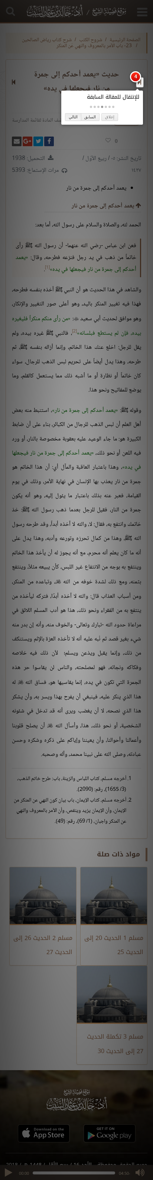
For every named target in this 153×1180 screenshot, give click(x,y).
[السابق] (139, 82)
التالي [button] (73, 117)
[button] (113, 107)
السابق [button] (90, 117)
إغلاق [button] (109, 117)
